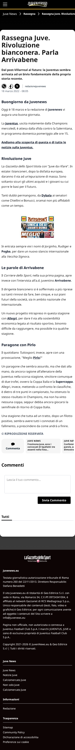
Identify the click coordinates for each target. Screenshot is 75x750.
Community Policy (14, 732)
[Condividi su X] (17, 86)
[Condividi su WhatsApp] (4, 86)
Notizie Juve (10, 675)
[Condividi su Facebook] (10, 86)
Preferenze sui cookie (16, 742)
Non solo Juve (11, 685)
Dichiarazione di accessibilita (20, 737)
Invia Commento (54, 500)
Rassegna (29, 13)
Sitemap (8, 727)
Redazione (9, 708)
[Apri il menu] (5, 4)
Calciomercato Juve (14, 680)
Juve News (10, 14)
